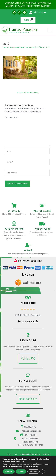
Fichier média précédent (28, 92)
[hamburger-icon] (50, 30)
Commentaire (11, 117)
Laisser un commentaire (13, 47)
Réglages (33, 471)
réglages (34, 466)
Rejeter (21, 471)
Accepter (8, 471)
